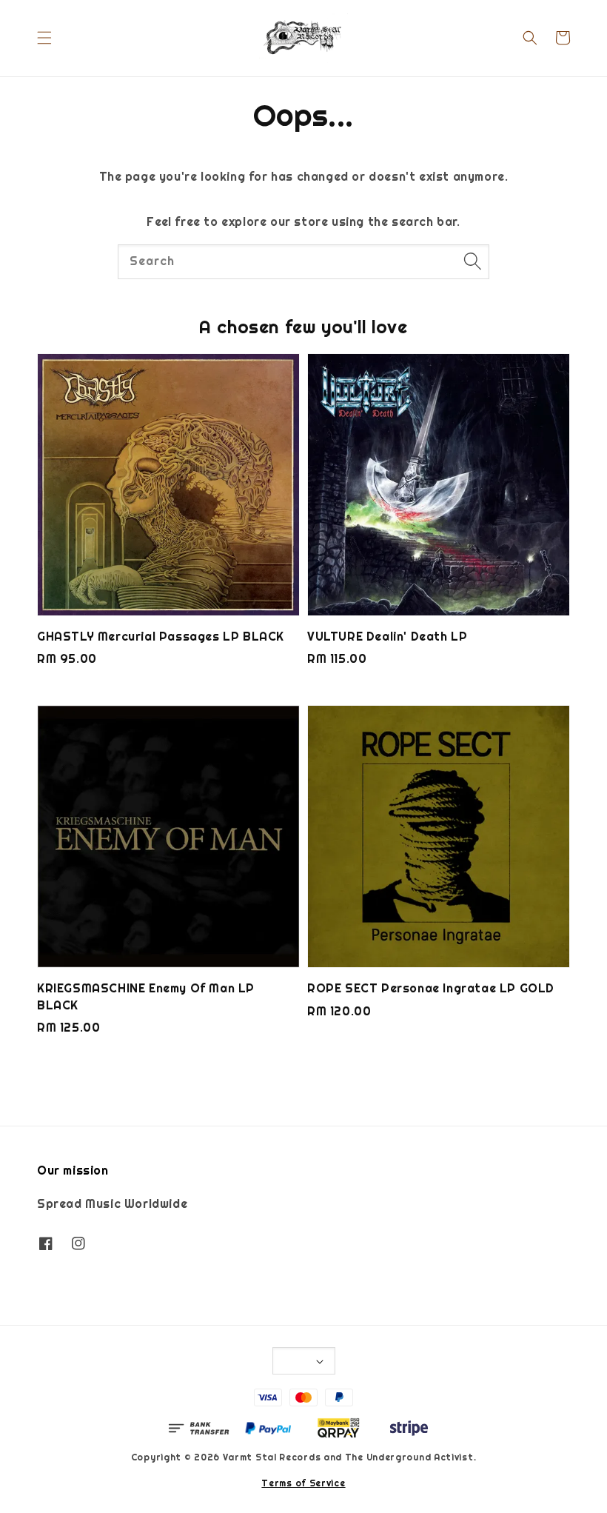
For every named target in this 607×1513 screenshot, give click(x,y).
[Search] (472, 261)
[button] (44, 37)
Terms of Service (303, 1483)
